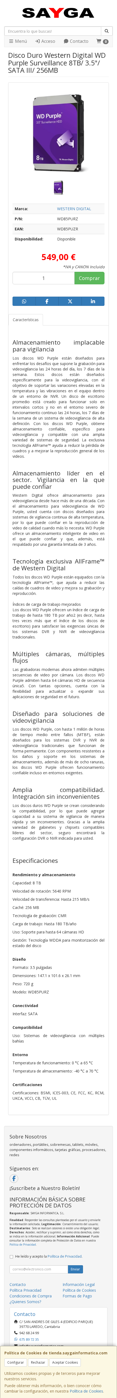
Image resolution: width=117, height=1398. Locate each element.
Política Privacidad (25, 1290)
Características (26, 319)
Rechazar (38, 1362)
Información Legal (79, 1284)
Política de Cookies (86, 1391)
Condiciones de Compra (31, 1295)
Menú (20, 41)
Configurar (15, 1362)
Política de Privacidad (23, 1244)
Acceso (47, 41)
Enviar (75, 1269)
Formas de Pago (77, 1295)
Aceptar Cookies (65, 1362)
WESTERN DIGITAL (74, 208)
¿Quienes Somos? (25, 1301)
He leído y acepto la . (48, 1256)
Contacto (78, 41)
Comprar (89, 278)
